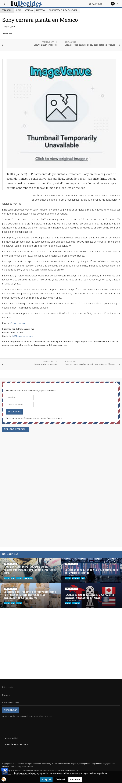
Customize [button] (75, 779)
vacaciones (28, 578)
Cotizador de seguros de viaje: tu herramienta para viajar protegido (91, 571)
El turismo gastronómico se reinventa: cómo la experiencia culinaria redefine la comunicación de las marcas (30, 594)
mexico (68, 603)
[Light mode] (113, 3)
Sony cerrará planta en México (40, 19)
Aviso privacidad (11, 738)
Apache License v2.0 (69, 770)
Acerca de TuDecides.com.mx (16, 744)
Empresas (40, 10)
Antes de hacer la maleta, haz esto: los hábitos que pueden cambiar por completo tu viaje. (30, 569)
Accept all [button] (46, 779)
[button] (112, 562)
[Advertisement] (61, 467)
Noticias (29, 10)
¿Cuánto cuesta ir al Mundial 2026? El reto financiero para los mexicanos (89, 596)
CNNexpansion (18, 323)
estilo (19, 578)
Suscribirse (14, 412)
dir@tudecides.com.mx (22, 336)
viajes (6, 578)
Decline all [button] (60, 779)
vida (12, 578)
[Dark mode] (118, 3)
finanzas (75, 578)
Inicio (18, 10)
